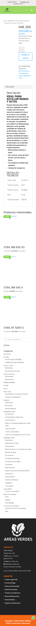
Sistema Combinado (11, 480)
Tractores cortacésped (11, 506)
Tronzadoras (9, 486)
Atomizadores (9, 446)
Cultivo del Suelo (9, 374)
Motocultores (9, 379)
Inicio (5, 21)
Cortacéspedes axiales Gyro (14, 417)
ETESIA (6, 386)
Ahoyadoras (9, 440)
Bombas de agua (10, 452)
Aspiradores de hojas (12, 443)
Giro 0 (6, 389)
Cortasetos (8, 465)
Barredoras (8, 406)
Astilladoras (9, 368)
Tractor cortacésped (12, 432)
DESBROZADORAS (9, 383)
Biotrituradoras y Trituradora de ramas (24, 73)
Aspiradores (9, 403)
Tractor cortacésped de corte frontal (17, 435)
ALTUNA (6, 357)
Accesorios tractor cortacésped (15, 508)
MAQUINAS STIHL (13, 21)
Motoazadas (9, 376)
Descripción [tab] (10, 87)
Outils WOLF (8, 489)
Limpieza (6, 400)
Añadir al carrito (25, 56)
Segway (7, 500)
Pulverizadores (10, 477)
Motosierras (9, 474)
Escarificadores (10, 420)
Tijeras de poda (10, 429)
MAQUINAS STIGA (9, 412)
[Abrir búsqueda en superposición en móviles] (18, 339)
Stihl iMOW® (9, 503)
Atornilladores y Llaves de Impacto (16, 394)
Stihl (6, 511)
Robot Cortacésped (10, 494)
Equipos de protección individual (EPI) (17, 471)
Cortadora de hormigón (12, 462)
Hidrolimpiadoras (10, 409)
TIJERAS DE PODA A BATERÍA (14, 362)
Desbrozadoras (10, 468)
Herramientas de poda (12, 371)
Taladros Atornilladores (13, 397)
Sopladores (8, 483)
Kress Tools (7, 392)
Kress (7, 497)
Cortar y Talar (8, 366)
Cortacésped (9, 414)
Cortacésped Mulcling (12, 458)
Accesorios (7, 354)
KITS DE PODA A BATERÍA (13, 360)
